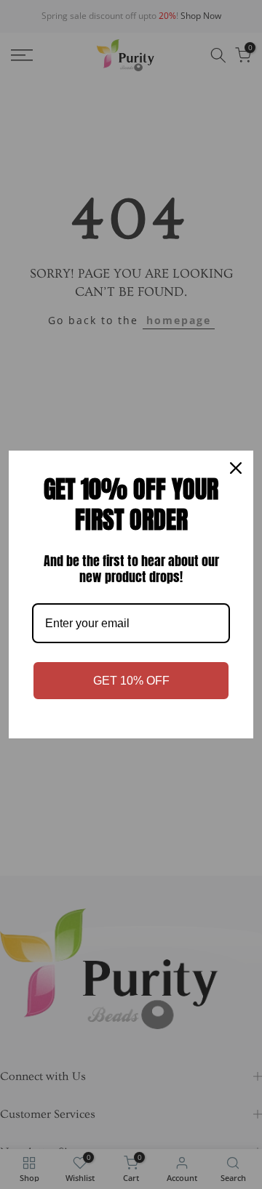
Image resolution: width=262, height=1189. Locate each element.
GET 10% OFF (131, 680)
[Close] (235, 468)
